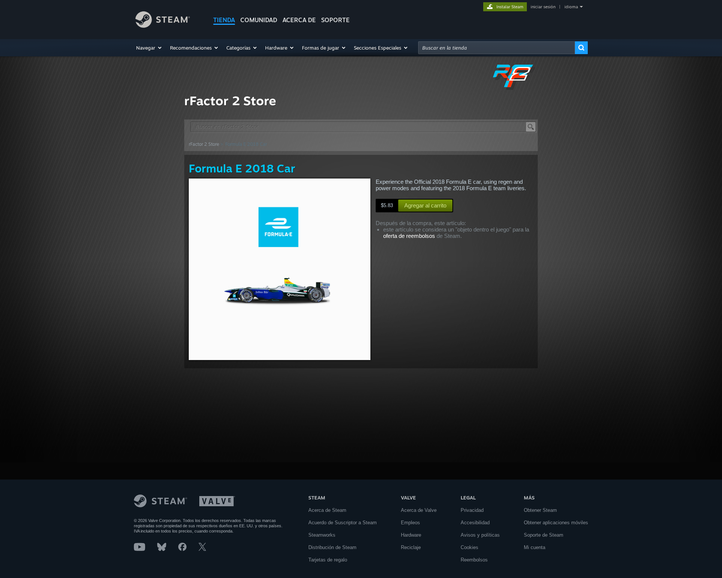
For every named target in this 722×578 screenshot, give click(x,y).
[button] (149, 47)
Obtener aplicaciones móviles (556, 522)
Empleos (410, 522)
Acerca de (299, 20)
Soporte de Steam (543, 535)
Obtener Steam (540, 510)
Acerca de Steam (327, 510)
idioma (571, 6)
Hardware (411, 535)
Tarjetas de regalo (327, 560)
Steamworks (321, 535)
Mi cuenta (534, 547)
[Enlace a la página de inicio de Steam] (162, 26)
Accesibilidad (475, 522)
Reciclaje (411, 547)
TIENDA (224, 20)
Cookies (469, 547)
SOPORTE (335, 20)
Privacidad (472, 510)
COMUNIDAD (258, 20)
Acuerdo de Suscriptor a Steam (342, 522)
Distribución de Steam (332, 547)
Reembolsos (474, 560)
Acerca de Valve (419, 510)
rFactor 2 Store (204, 144)
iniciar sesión (543, 6)
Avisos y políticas (480, 535)
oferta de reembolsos (409, 236)
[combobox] (496, 47)
